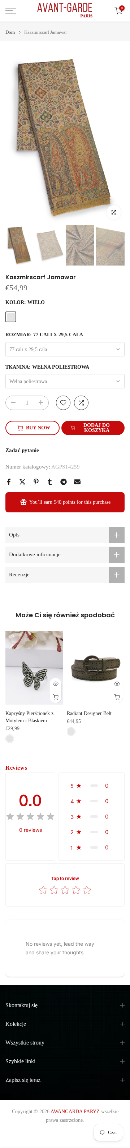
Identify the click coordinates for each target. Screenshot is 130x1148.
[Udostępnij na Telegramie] (63, 482)
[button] (91, 786)
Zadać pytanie (22, 450)
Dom (10, 32)
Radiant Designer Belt (89, 713)
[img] (30, 817)
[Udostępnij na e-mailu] (77, 482)
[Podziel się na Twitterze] (22, 482)
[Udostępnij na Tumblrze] (50, 482)
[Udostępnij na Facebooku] (8, 482)
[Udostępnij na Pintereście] (36, 482)
